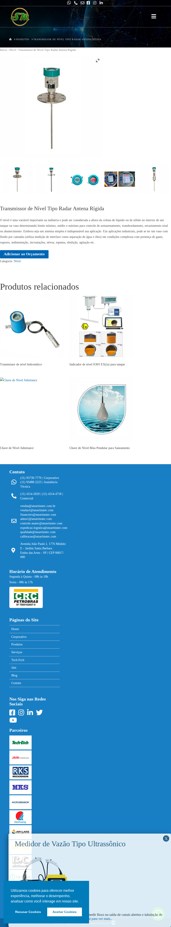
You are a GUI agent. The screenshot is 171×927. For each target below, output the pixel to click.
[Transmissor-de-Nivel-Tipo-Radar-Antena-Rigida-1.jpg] (17, 179)
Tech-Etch (17, 660)
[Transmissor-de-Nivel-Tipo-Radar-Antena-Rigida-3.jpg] (153, 179)
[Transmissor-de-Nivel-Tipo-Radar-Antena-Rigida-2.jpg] (51, 179)
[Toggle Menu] (154, 16)
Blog (14, 675)
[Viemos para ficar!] (19, 17)
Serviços (16, 652)
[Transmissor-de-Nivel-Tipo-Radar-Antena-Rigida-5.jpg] (85, 179)
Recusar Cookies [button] (28, 912)
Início (3, 50)
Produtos (16, 644)
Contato (16, 683)
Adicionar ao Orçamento (24, 254)
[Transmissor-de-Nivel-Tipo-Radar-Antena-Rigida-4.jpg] (119, 179)
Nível (12, 50)
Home (15, 629)
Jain (13, 667)
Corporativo (18, 637)
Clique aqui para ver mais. (92, 919)
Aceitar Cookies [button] (65, 912)
